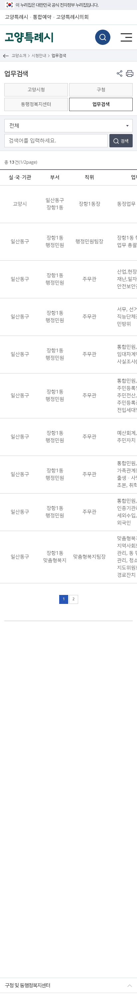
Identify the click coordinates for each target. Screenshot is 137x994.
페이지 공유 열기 (119, 73)
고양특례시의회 (72, 17)
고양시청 (36, 89)
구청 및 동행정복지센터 (27, 985)
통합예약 (42, 17)
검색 (102, 37)
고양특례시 (16, 17)
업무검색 (101, 104)
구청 (101, 89)
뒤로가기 (6, 56)
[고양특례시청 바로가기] (29, 37)
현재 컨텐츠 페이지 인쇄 (129, 73)
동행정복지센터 (36, 104)
